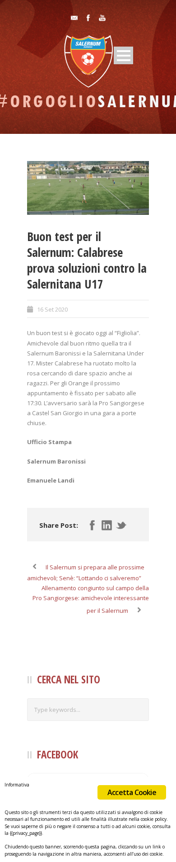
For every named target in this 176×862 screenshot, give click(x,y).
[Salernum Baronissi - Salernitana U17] (88, 188)
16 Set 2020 (52, 309)
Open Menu (123, 55)
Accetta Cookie (131, 792)
